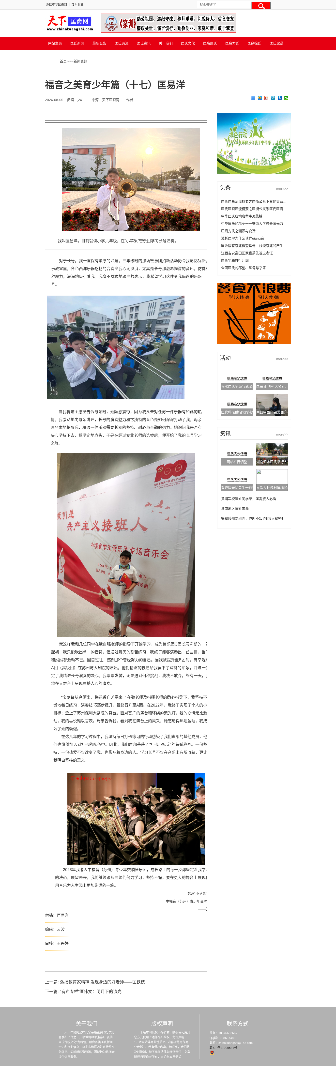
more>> (282, 189)
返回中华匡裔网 (56, 4)
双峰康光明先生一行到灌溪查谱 (245, 488)
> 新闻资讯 (79, 61)
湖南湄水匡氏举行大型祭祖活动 (280, 462)
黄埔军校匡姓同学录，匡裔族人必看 (248, 499)
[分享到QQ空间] (260, 98)
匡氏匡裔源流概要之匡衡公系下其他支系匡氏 (255, 201)
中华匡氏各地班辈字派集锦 (241, 216)
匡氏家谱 (276, 43)
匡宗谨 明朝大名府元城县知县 (279, 386)
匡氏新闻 (77, 43)
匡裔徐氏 (254, 43)
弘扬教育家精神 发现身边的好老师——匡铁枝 (102, 982)
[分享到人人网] (280, 98)
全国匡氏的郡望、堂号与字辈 (243, 268)
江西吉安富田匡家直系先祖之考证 (247, 253)
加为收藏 (77, 4)
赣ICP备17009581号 (223, 1048)
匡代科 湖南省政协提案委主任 (244, 412)
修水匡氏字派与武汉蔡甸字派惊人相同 (250, 386)
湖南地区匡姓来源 (235, 509)
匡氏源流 (121, 43)
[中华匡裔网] (69, 31)
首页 (63, 61)
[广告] (254, 173)
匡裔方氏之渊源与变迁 (238, 231)
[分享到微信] (286, 98)
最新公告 (99, 43)
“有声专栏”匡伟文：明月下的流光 (91, 991)
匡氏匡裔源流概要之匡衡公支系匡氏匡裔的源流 (257, 209)
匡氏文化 (188, 43)
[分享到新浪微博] (266, 98)
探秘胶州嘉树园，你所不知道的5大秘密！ (253, 518)
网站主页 (55, 43)
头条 (225, 188)
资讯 (225, 433)
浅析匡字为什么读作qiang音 (242, 238)
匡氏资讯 (144, 43)
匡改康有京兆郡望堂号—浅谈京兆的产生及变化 (257, 246)
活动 (225, 358)
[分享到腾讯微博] (273, 98)
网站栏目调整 (237, 462)
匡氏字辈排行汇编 (235, 260)
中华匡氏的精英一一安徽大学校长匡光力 (252, 224)
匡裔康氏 (210, 43)
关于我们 (166, 43)
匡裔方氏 (232, 43)
